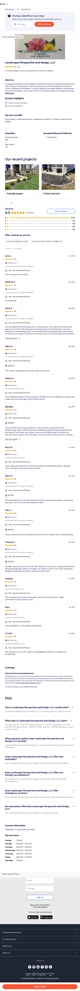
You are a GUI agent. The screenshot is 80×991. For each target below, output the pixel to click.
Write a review (61, 211)
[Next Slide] (11, 203)
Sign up (40, 897)
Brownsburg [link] (25, 9)
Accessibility (50, 974)
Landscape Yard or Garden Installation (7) (47, 241)
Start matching (44, 24)
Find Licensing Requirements (26, 683)
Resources (6, 946)
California (34, 974)
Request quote (40, 987)
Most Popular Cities (10, 874)
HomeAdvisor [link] (10, 9)
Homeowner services (11, 932)
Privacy (28, 974)
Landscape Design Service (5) (17, 241)
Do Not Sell (41, 974)
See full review (11, 338)
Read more (9, 93)
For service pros (9, 939)
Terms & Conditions (52, 978)
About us (6, 953)
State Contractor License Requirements (19, 673)
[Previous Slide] (6, 203)
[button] (22, 181)
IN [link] (18, 9)
